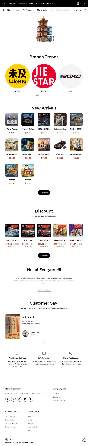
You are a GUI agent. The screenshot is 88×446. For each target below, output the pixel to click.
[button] (4, 3)
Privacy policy (10, 427)
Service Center (12, 412)
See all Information (44, 290)
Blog (29, 430)
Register (31, 423)
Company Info (59, 389)
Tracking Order (33, 427)
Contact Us (57, 397)
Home (16, 10)
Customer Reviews (59, 400)
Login (30, 420)
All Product (28, 10)
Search (30, 416)
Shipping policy (10, 416)
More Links (42, 10)
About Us (56, 393)
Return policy (10, 420)
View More (44, 192)
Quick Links (33, 412)
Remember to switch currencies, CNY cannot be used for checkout (32, 3)
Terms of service (11, 423)
